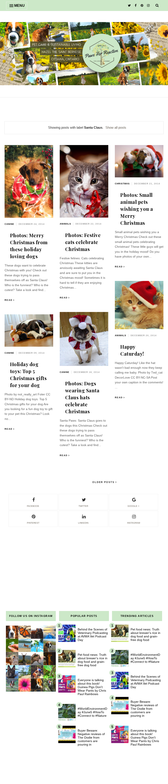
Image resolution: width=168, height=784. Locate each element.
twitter (83, 506)
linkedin (83, 523)
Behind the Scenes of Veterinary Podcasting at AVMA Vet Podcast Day (93, 635)
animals (65, 224)
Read (8, 300)
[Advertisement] (84, 558)
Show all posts (115, 127)
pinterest (33, 523)
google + (133, 506)
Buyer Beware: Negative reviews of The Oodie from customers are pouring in (91, 737)
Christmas (122, 183)
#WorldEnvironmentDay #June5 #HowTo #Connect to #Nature (92, 712)
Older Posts (104, 482)
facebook (33, 506)
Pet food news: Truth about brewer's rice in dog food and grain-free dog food (92, 660)
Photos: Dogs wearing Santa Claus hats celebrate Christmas (82, 397)
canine (9, 224)
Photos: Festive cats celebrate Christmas (83, 242)
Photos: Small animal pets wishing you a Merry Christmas (136, 209)
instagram (133, 523)
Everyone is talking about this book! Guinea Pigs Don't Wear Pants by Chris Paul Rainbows (92, 687)
